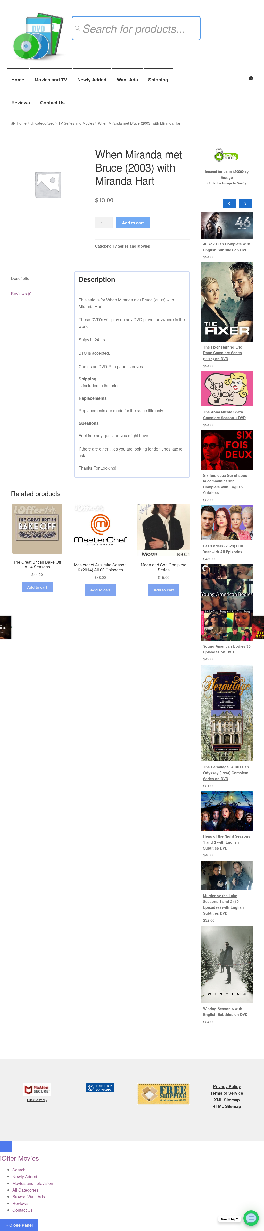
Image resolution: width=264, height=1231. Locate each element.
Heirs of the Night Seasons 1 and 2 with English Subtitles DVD (226, 842)
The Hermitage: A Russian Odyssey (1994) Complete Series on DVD (226, 772)
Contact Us (52, 102)
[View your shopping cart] (227, 75)
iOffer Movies (19, 1157)
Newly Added (91, 79)
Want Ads (127, 79)
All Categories (25, 1190)
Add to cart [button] (37, 587)
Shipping (158, 79)
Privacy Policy (227, 1086)
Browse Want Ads (28, 1197)
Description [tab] (21, 278)
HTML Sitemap (226, 1106)
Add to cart (133, 223)
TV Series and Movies (76, 123)
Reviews (20, 102)
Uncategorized (42, 123)
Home (17, 79)
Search (19, 1170)
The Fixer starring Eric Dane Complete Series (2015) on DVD (222, 352)
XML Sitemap (227, 1100)
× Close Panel (19, 1225)
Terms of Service (226, 1093)
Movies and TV (51, 79)
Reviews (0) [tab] (22, 293)
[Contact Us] (251, 1218)
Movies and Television (32, 1183)
